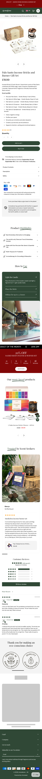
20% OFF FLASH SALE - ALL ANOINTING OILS (18, 4)
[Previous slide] (18, 435)
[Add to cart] (37, 419)
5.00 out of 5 (26, 563)
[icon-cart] (33, 11)
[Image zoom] (21, 39)
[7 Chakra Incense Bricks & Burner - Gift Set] (21, 403)
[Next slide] (24, 64)
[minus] (4, 137)
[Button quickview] (37, 416)
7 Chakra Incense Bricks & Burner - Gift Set (21, 425)
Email (4, 754)
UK (29, 10)
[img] (6, 597)
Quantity (5, 133)
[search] (22, 11)
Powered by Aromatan (21, 775)
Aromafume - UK (23, 772)
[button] (21, 143)
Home (6, 16)
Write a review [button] (21, 584)
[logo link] (11, 660)
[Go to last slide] (18, 64)
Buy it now (21, 149)
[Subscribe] (37, 754)
